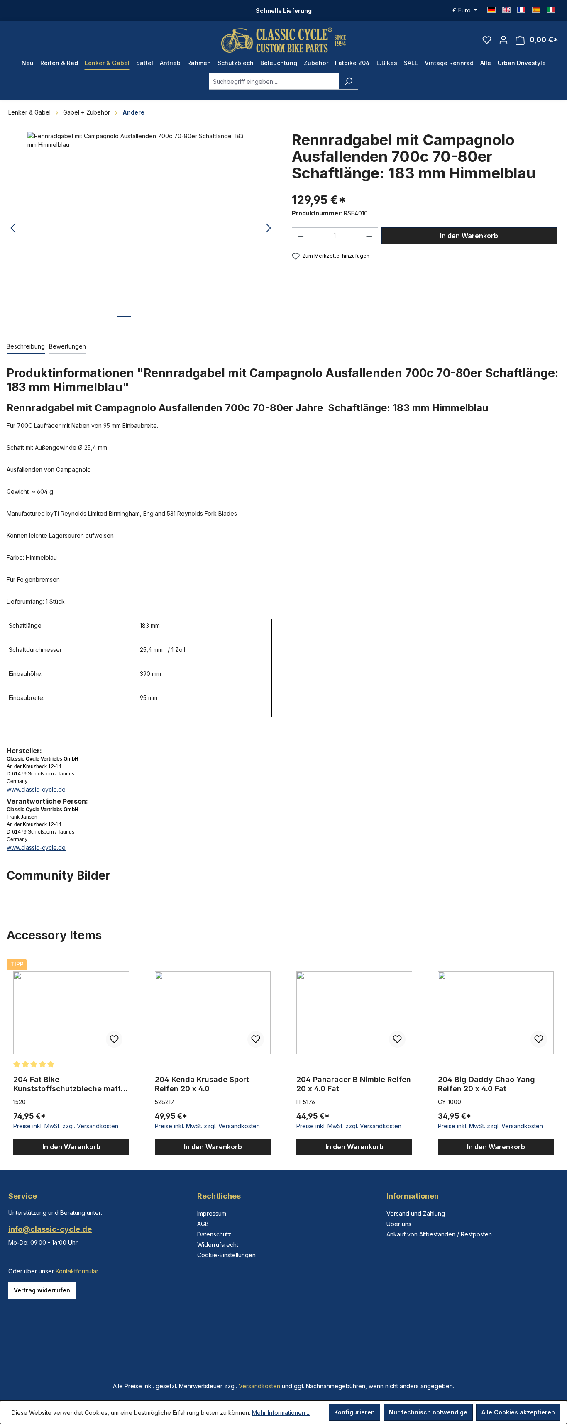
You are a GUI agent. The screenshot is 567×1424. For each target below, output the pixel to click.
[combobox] (274, 81)
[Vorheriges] (13, 228)
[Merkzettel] (487, 39)
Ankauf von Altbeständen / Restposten (439, 1234)
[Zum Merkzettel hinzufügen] (114, 1039)
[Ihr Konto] (503, 39)
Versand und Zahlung (415, 1213)
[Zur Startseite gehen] (283, 40)
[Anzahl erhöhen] (369, 235)
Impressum (211, 1213)
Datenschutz (214, 1234)
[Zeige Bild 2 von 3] (140, 323)
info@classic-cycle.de (50, 1229)
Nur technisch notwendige (428, 1412)
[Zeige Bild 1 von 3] (124, 322)
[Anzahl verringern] (300, 235)
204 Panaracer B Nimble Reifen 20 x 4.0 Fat (353, 1084)
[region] (283, 1055)
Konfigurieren (354, 1412)
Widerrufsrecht (217, 1244)
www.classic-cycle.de (36, 789)
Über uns (398, 1223)
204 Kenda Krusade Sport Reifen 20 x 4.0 (202, 1084)
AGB (203, 1223)
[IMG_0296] (140, 221)
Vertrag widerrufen (42, 1290)
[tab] (26, 347)
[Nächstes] (268, 228)
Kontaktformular (77, 1271)
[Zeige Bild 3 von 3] (157, 323)
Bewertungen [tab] (67, 346)
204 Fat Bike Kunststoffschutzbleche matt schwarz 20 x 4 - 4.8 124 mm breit (67, 1084)
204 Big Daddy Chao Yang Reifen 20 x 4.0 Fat (486, 1084)
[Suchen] (348, 81)
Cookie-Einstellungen (226, 1254)
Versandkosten (259, 1386)
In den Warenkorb (469, 236)
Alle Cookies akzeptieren (518, 1412)
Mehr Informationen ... (281, 1412)
